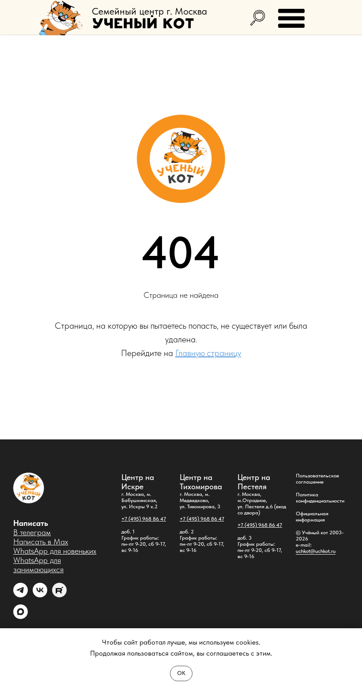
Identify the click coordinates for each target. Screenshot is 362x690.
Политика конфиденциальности (320, 497)
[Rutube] (59, 595)
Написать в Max (40, 541)
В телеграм (32, 532)
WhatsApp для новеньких (54, 550)
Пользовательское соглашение (317, 478)
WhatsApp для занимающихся (38, 564)
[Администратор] (20, 595)
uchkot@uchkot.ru (316, 551)
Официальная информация (312, 516)
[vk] (40, 595)
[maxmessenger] (20, 616)
